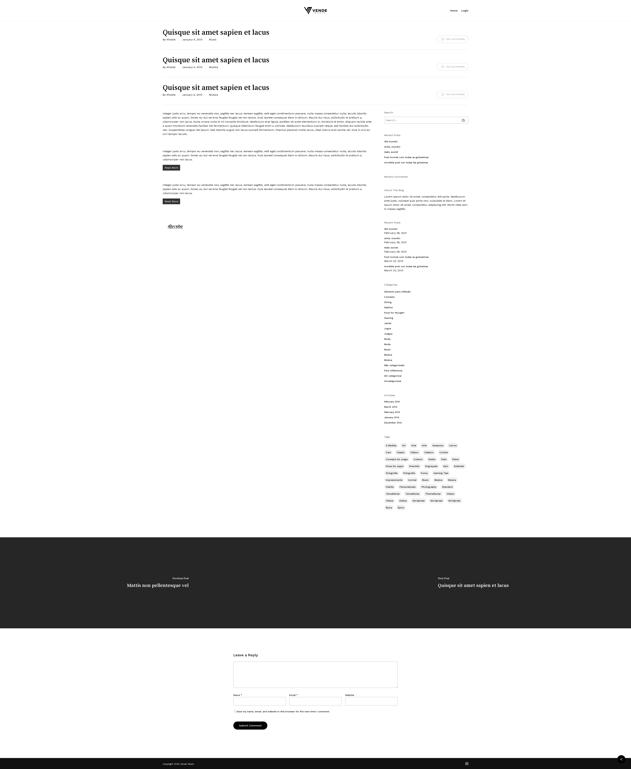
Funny (424, 473)
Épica (389, 507)
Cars (388, 452)
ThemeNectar (433, 493)
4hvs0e (170, 39)
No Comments (455, 39)
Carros (453, 445)
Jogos (387, 328)
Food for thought (394, 312)
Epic (445, 466)
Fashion (388, 307)
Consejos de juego (397, 459)
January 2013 (391, 417)
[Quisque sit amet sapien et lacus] (473, 582)
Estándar (459, 466)
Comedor (389, 297)
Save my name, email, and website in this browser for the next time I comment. (283, 711)
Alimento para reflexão (397, 291)
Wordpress (418, 500)
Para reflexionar (393, 370)
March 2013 (390, 407)
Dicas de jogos (394, 466)
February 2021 (392, 401)
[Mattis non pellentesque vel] (158, 582)
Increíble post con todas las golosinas (406, 162)
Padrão (390, 487)
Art (404, 445)
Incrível (412, 480)
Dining (388, 302)
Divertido (414, 466)
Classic (401, 452)
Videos (450, 493)
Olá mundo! (390, 141)
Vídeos (389, 500)
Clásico (414, 452)
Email (293, 695)
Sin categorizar (393, 375)
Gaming (388, 318)
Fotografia (391, 473)
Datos (455, 459)
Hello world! (391, 152)
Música (213, 67)
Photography (428, 487)
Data (443, 459)
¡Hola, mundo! (392, 146)
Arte (413, 445)
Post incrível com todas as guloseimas (406, 157)
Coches (443, 452)
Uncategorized (392, 381)
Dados (431, 459)
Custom (418, 459)
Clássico (429, 452)
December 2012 (393, 422)
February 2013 (392, 412)
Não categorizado (394, 365)
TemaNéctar (393, 493)
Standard (447, 487)
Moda (387, 339)
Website (349, 695)
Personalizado (408, 487)
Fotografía (409, 473)
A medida (391, 445)
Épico (401, 507)
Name (237, 695)
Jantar (388, 323)
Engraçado (431, 466)
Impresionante (394, 480)
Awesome (437, 445)
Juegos (388, 333)
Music (213, 39)
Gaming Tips (440, 473)
